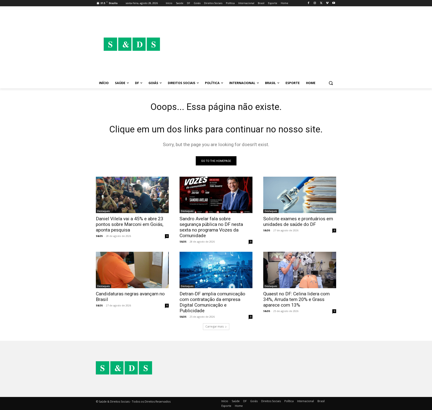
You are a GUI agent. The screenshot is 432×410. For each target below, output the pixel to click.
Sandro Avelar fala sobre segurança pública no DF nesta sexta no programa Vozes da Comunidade (211, 227)
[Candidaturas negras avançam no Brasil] (132, 270)
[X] (321, 3)
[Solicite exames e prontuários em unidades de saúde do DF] (299, 195)
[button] (330, 83)
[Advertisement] (252, 44)
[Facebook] (308, 3)
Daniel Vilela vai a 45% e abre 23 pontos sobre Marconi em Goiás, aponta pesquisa (129, 224)
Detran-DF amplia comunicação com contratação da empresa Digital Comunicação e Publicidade (212, 302)
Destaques (103, 211)
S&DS (99, 236)
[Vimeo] (327, 3)
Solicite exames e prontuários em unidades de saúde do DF (298, 221)
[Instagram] (314, 3)
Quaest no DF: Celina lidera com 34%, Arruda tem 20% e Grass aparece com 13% (296, 299)
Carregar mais (214, 326)
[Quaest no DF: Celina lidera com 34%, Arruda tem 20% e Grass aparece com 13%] (299, 270)
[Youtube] (333, 3)
